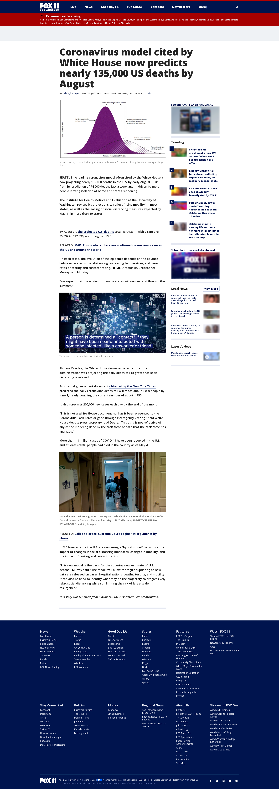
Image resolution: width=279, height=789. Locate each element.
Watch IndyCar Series (221, 728)
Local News (179, 288)
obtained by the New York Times (132, 386)
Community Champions (188, 662)
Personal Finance (117, 717)
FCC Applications (185, 737)
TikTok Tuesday (116, 659)
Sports (147, 631)
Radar (77, 643)
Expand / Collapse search (237, 7)
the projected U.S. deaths (96, 232)
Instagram (45, 713)
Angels (145, 655)
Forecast (78, 636)
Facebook (45, 709)
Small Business (116, 713)
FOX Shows (182, 721)
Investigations (183, 684)
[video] (211, 356)
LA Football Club (150, 670)
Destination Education (187, 672)
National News (48, 647)
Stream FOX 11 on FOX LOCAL (222, 637)
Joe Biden (79, 721)
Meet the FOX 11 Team (188, 713)
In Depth (180, 643)
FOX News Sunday (49, 667)
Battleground (81, 733)
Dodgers (146, 651)
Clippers (146, 647)
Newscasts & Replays (221, 642)
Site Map (180, 763)
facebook (210, 781)
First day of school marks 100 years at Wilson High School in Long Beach (185, 313)
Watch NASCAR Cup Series (224, 724)
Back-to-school (116, 647)
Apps (212, 646)
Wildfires (78, 663)
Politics (43, 663)
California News (48, 639)
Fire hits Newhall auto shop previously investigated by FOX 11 (203, 192)
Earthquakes (80, 651)
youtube (229, 781)
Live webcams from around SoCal (224, 652)
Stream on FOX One (224, 705)
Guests (111, 636)
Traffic (77, 639)
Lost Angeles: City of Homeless (187, 657)
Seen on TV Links (117, 651)
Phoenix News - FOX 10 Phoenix (154, 718)
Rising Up (181, 680)
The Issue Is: (182, 639)
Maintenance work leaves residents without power (184, 354)
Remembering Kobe (186, 692)
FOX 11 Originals (184, 636)
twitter (217, 781)
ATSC (179, 747)
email (236, 781)
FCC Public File (183, 733)
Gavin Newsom (82, 725)
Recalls (43, 659)
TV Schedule (182, 717)
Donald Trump (81, 717)
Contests (181, 709)
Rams (145, 636)
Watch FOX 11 (220, 631)
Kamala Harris (81, 729)
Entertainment (47, 651)
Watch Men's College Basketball (221, 734)
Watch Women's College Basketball (223, 740)
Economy (113, 709)
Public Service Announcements (184, 742)
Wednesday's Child (186, 647)
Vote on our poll (116, 655)
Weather (80, 631)
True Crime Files (184, 651)
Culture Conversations (187, 688)
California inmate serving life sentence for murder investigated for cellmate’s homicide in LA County (204, 230)
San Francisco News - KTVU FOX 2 (153, 711)
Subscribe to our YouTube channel (193, 250)
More (202, 7)
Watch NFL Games (220, 709)
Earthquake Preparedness (87, 655)
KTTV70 (180, 696)
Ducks (145, 667)
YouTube (44, 721)
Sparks (145, 682)
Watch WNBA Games (221, 745)
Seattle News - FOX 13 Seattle (154, 725)
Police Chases (47, 643)
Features (182, 631)
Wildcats (146, 659)
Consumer (45, 655)
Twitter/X (45, 729)
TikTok (43, 717)
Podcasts (45, 740)
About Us (183, 705)
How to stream (48, 733)
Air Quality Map (82, 647)
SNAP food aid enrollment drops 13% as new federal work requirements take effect (203, 156)
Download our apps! (50, 737)
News (105, 93)
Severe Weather (82, 659)
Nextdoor (45, 725)
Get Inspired (182, 676)
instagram (223, 781)
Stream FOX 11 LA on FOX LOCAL (192, 104)
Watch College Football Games (222, 715)
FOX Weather (81, 667)
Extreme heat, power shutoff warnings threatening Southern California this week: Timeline (203, 209)
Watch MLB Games (220, 720)
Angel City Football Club (154, 674)
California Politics (83, 709)
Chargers (146, 639)
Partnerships (182, 759)
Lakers (145, 643)
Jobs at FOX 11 (184, 725)
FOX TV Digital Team (91, 93)
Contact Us (182, 755)
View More (211, 288)
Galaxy (145, 678)
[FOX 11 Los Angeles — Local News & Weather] (50, 7)
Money (113, 705)
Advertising (182, 729)
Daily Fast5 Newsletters (52, 744)
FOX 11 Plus (182, 751)
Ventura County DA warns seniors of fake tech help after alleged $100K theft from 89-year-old (184, 299)
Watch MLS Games (220, 749)
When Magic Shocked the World (189, 667)
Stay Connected (51, 705)
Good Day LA (117, 631)
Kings (145, 663)
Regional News (153, 705)
